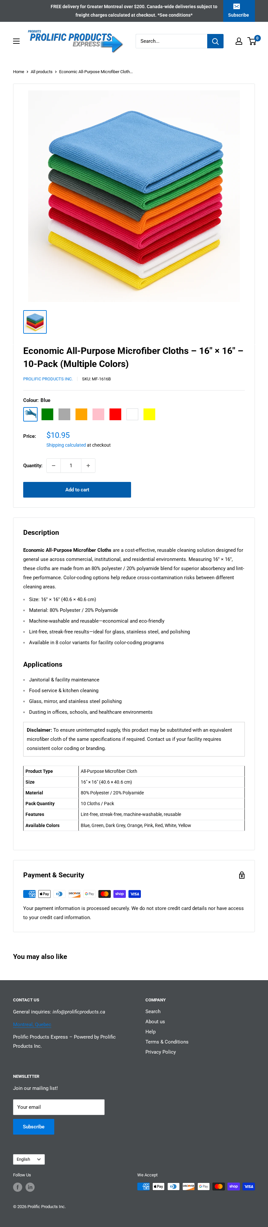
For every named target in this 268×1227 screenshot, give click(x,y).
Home (18, 71)
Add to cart (77, 490)
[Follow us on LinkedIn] (30, 1187)
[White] (132, 414)
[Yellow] (149, 414)
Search (152, 1011)
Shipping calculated (66, 445)
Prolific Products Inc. (48, 378)
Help (150, 1032)
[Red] (115, 414)
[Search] (215, 41)
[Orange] (81, 414)
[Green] (47, 414)
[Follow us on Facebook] (17, 1187)
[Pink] (98, 414)
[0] (252, 41)
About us (155, 1022)
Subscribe (238, 15)
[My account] (239, 41)
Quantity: (32, 466)
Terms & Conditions (167, 1042)
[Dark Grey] (64, 414)
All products (42, 71)
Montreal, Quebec (32, 1025)
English (23, 1159)
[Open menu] (16, 41)
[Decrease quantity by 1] (53, 465)
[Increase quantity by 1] (88, 465)
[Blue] (30, 414)
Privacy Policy (160, 1052)
